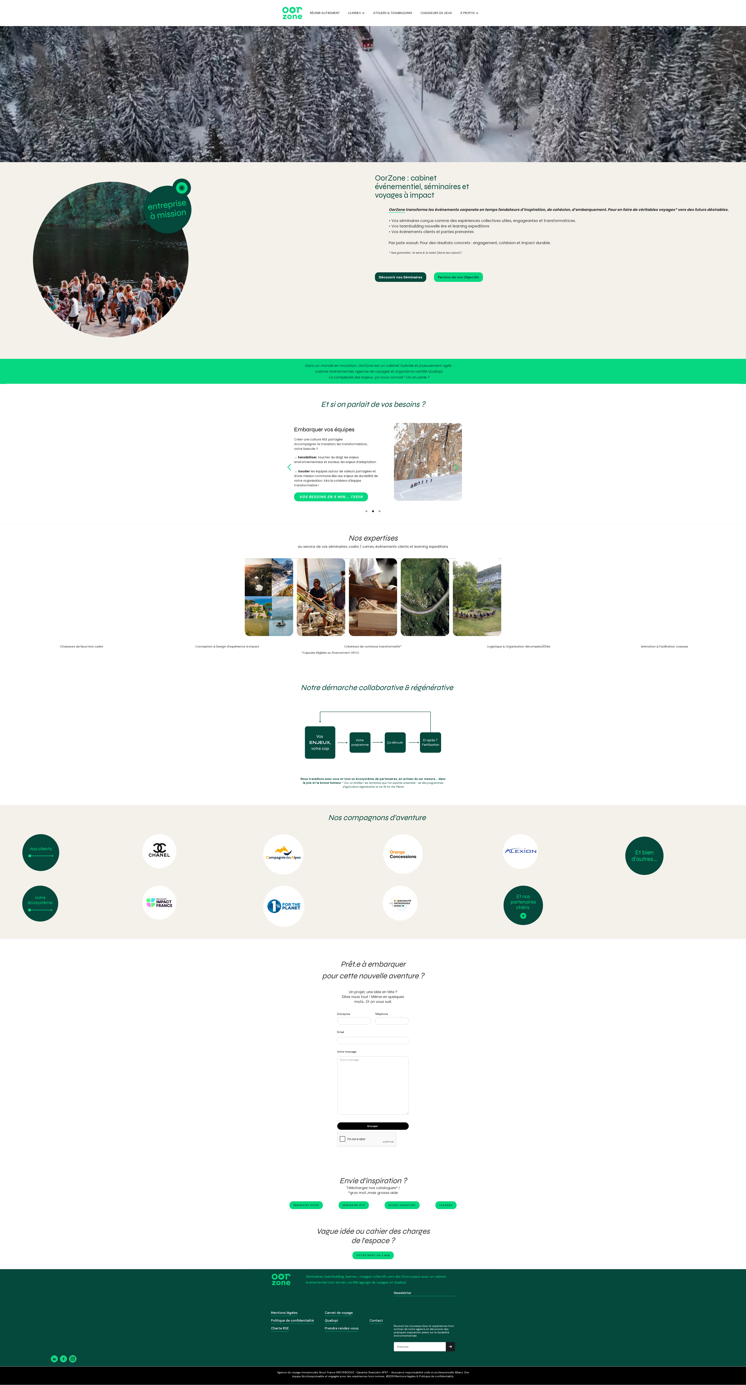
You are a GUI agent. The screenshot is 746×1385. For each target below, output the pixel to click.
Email (340, 1032)
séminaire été (353, 1205)
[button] (356, 13)
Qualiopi (331, 1320)
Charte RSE (280, 1328)
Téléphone (381, 1014)
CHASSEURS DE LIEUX (436, 13)
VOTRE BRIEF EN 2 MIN (373, 1255)
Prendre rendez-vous (342, 1328)
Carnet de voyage (339, 1313)
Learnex (446, 1205)
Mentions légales (284, 1313)
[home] (292, 13)
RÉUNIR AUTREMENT (325, 13)
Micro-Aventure (402, 1205)
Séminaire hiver (306, 1205)
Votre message (346, 1051)
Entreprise (343, 1014)
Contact (376, 1320)
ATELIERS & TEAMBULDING (392, 13)
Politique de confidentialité (292, 1320)
